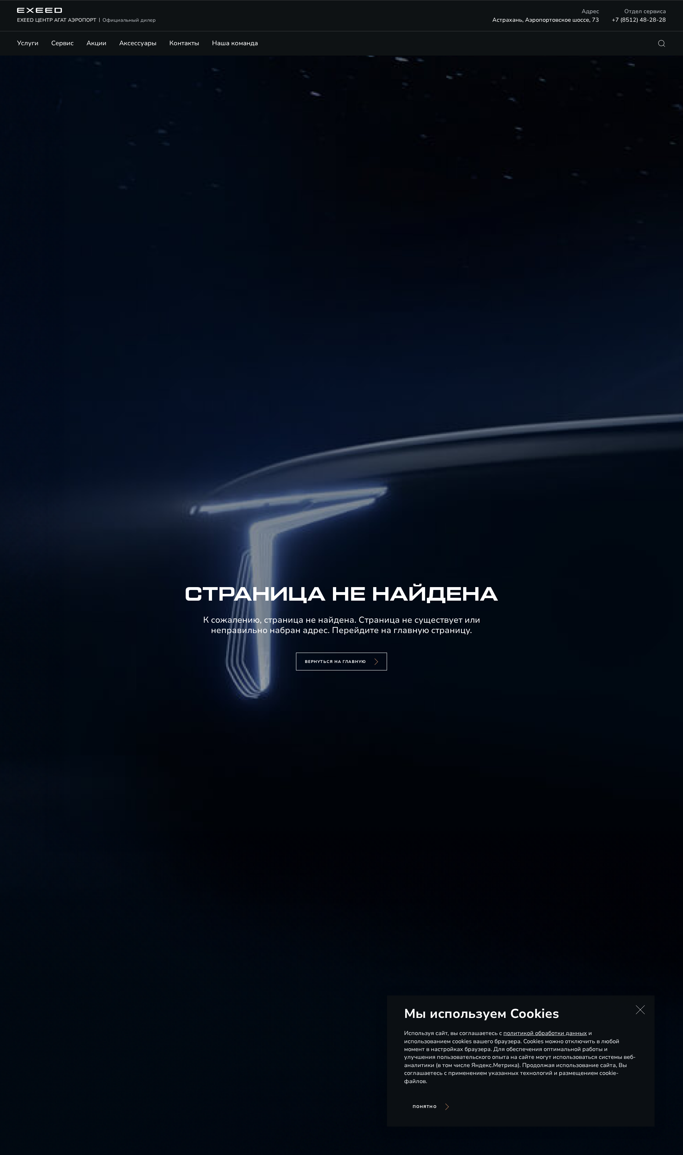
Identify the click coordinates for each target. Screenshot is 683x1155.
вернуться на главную (335, 661)
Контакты (184, 43)
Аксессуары (138, 43)
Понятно (425, 1106)
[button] (640, 1009)
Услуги (27, 43)
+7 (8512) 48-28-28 (639, 20)
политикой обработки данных (545, 1033)
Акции (96, 43)
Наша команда (235, 43)
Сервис (62, 43)
